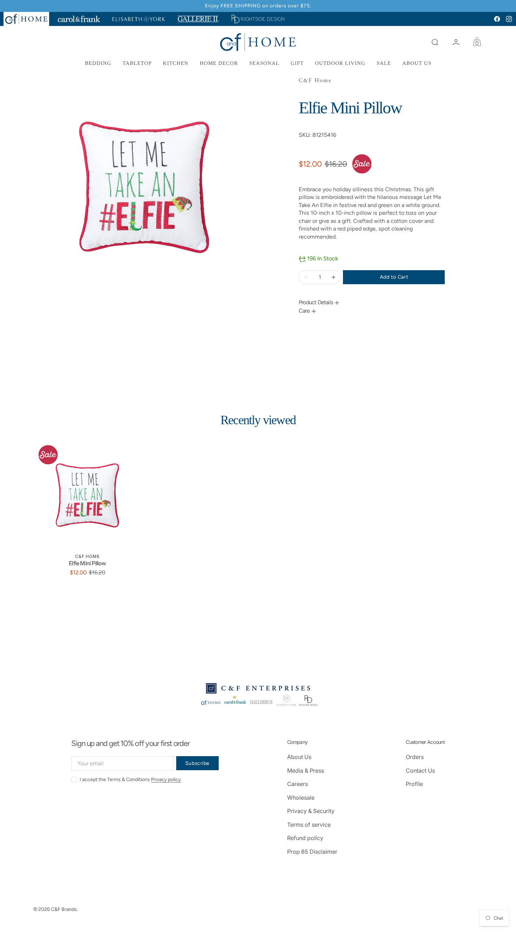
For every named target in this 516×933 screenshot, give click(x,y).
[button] (435, 42)
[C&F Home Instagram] (508, 18)
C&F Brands (64, 909)
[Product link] (87, 495)
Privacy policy (166, 779)
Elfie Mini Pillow (87, 563)
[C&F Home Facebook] (497, 18)
